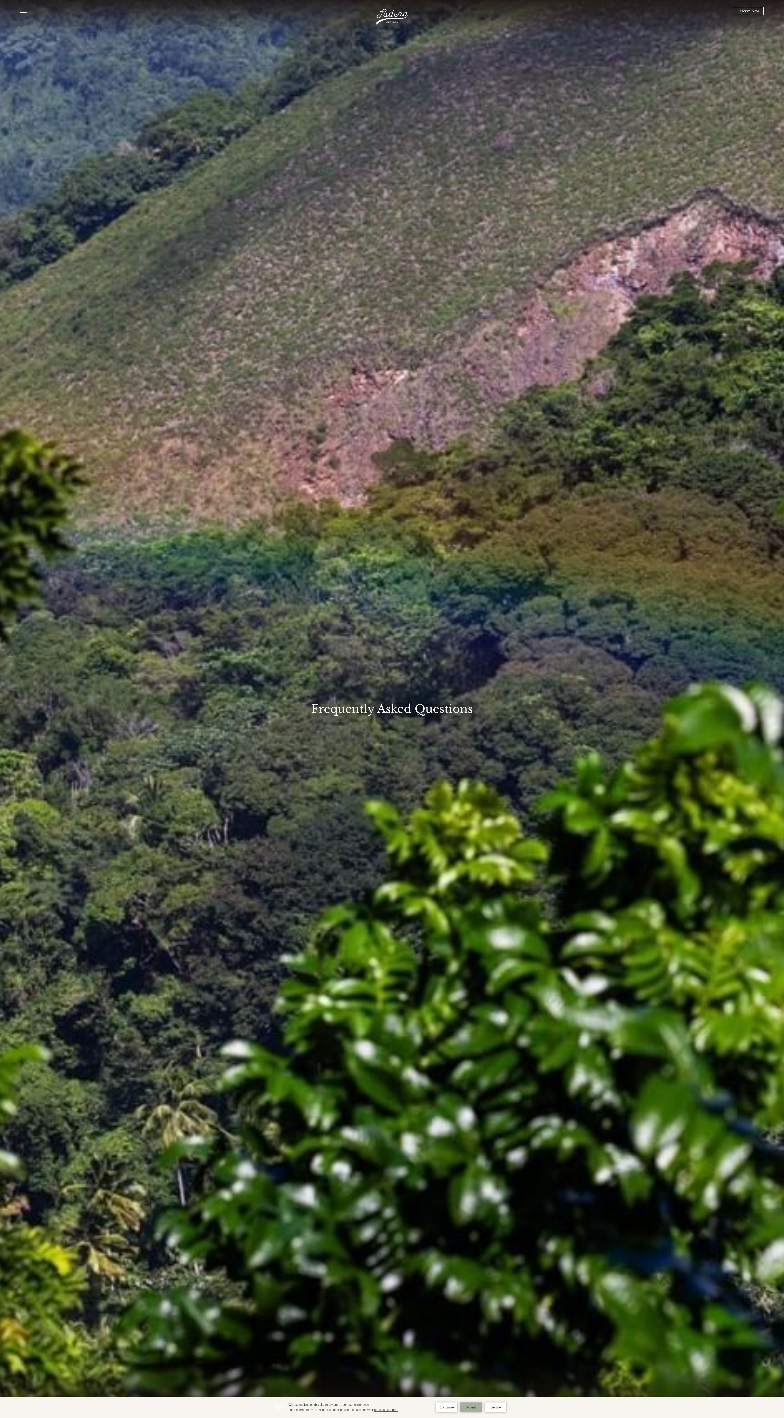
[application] (392, 1407)
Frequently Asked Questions (392, 709)
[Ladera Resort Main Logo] (392, 17)
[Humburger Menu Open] (23, 11)
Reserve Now (748, 11)
